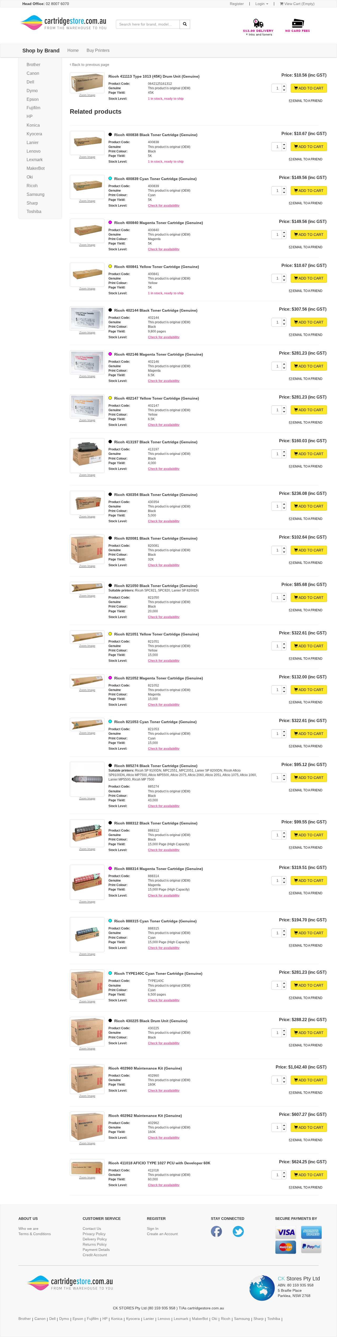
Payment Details (96, 1249)
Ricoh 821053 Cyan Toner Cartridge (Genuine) (155, 722)
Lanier (32, 142)
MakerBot (35, 168)
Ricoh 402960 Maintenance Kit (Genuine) (145, 1068)
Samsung (35, 194)
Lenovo (34, 151)
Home (73, 50)
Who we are (28, 1228)
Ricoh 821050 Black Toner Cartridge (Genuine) (155, 586)
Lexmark (35, 159)
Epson (33, 99)
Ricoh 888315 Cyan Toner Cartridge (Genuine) (155, 921)
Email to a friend (307, 101)
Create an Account (162, 1234)
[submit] (185, 24)
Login (260, 4)
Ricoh (32, 185)
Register (237, 4)
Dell (30, 82)
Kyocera (34, 134)
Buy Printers (98, 50)
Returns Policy (95, 1244)
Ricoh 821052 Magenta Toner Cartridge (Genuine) (158, 678)
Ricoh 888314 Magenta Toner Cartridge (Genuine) (158, 869)
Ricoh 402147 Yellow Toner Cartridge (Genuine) (156, 398)
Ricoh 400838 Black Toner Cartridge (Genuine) (155, 135)
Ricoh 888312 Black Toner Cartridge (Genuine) (155, 823)
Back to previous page (90, 64)
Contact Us (92, 1228)
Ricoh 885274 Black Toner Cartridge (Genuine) (155, 766)
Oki (30, 177)
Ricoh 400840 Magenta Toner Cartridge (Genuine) (158, 223)
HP (30, 116)
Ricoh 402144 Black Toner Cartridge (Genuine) (155, 310)
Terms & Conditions (34, 1234)
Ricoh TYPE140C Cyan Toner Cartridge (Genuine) (157, 973)
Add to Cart (311, 88)
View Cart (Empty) (299, 4)
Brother (33, 64)
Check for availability (164, 205)
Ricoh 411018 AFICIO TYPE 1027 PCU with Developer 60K (159, 1163)
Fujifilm (33, 108)
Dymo (32, 90)
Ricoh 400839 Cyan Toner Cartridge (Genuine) (155, 179)
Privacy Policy (94, 1234)
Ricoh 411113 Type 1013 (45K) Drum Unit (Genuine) (154, 76)
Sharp (32, 203)
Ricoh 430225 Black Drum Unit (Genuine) (150, 1021)
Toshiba (34, 211)
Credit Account (95, 1255)
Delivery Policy (95, 1239)
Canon (33, 73)
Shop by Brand (41, 50)
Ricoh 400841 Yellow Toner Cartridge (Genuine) (156, 267)
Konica (33, 125)
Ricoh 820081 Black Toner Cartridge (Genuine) (155, 538)
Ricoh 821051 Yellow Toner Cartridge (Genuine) (156, 634)
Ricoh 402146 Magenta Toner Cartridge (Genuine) (158, 354)
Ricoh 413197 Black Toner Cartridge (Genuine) (155, 442)
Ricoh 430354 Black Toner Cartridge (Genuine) (155, 495)
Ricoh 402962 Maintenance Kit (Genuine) (145, 1116)
